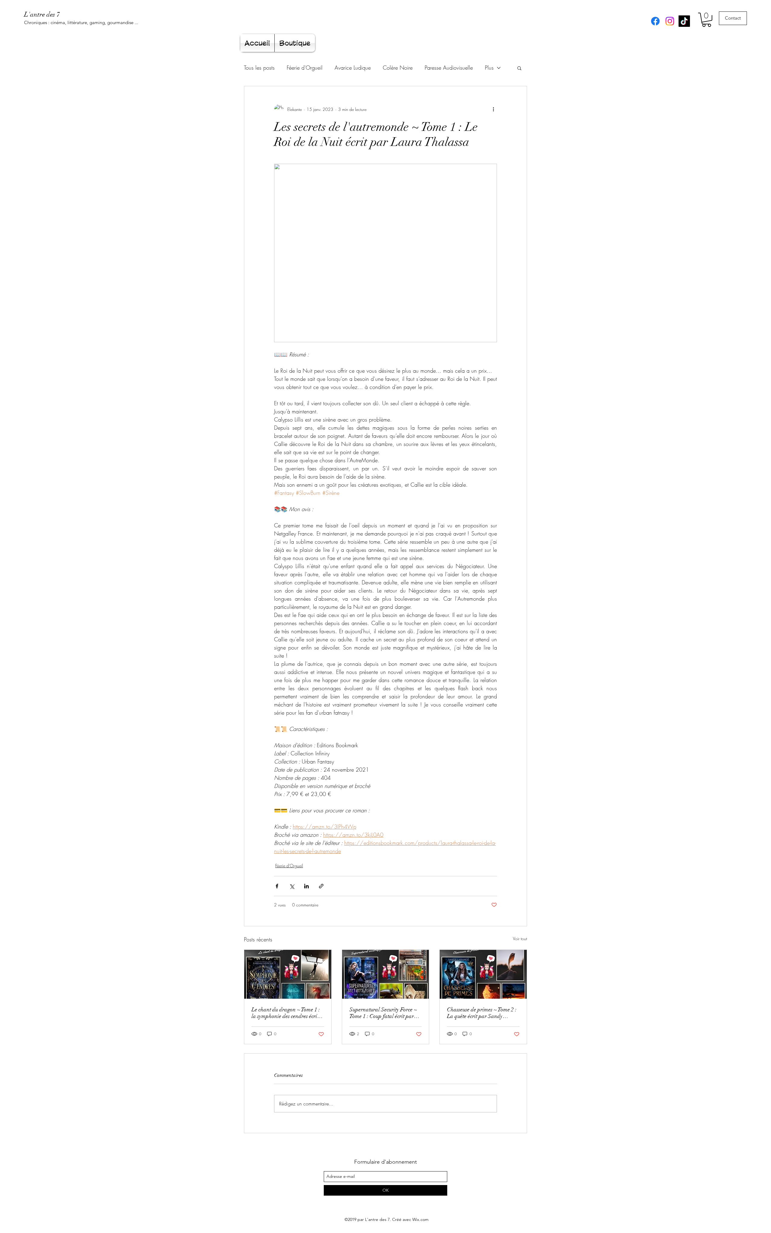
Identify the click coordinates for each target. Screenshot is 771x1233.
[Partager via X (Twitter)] (292, 886)
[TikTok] (684, 21)
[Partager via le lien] (321, 886)
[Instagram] (670, 21)
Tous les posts (259, 67)
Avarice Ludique (353, 67)
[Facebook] (655, 21)
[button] (706, 20)
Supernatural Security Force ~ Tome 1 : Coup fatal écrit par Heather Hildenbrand (383, 1013)
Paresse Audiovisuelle (449, 67)
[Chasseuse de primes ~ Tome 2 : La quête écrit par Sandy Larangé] (483, 974)
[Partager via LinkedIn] (306, 886)
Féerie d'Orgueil (305, 67)
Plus (489, 67)
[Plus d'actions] (493, 109)
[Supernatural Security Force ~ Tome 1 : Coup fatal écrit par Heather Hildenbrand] (385, 974)
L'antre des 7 (42, 14)
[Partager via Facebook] (277, 886)
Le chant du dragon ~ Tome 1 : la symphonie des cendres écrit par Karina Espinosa (285, 1013)
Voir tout (520, 938)
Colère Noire (398, 67)
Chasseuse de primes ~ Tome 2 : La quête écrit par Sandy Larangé (482, 1013)
